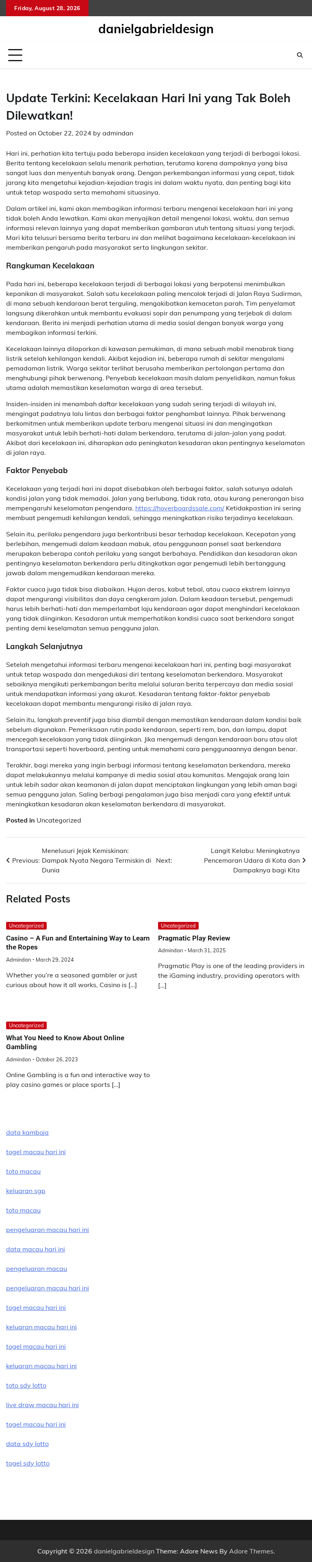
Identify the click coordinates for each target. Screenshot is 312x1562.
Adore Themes (251, 1551)
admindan (117, 133)
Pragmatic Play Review (194, 938)
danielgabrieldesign (156, 28)
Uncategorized (59, 820)
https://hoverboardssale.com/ (179, 508)
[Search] (300, 55)
